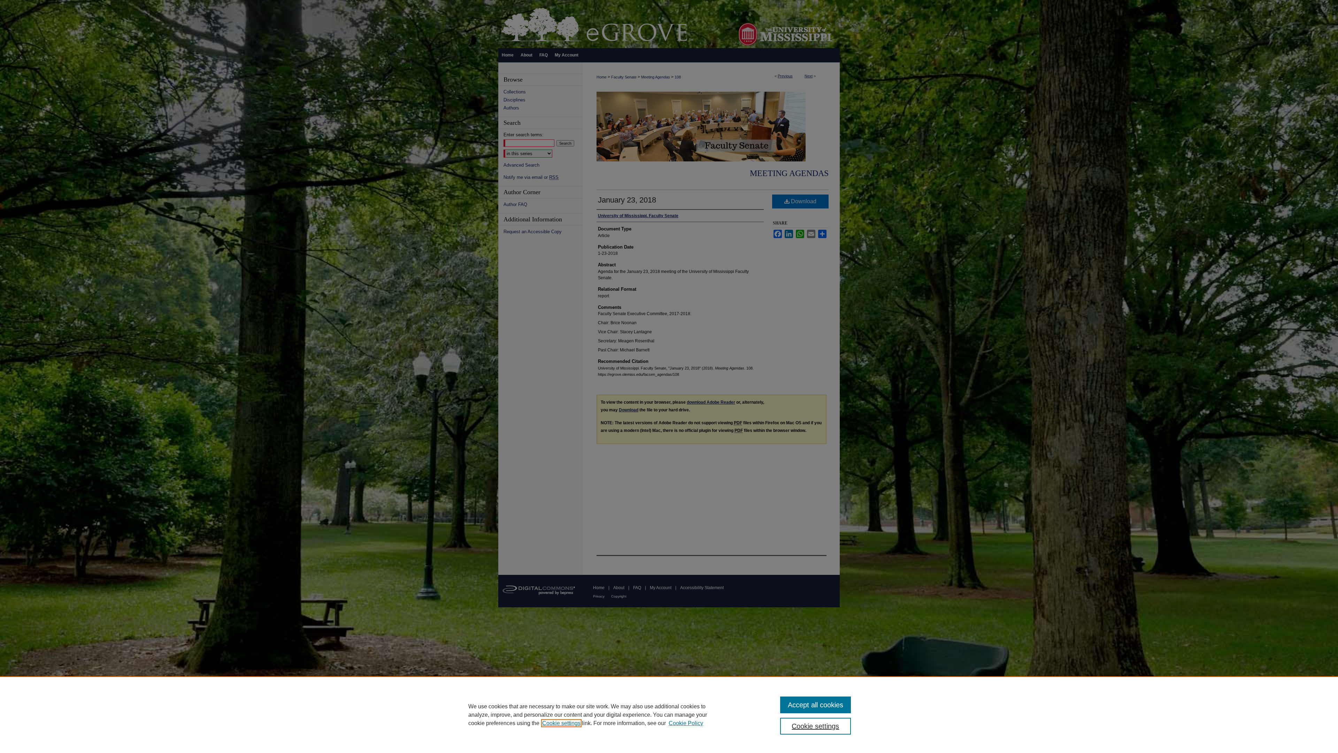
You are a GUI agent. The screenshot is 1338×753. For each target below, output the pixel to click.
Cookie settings (561, 723)
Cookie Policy (686, 723)
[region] (669, 714)
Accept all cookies (815, 705)
